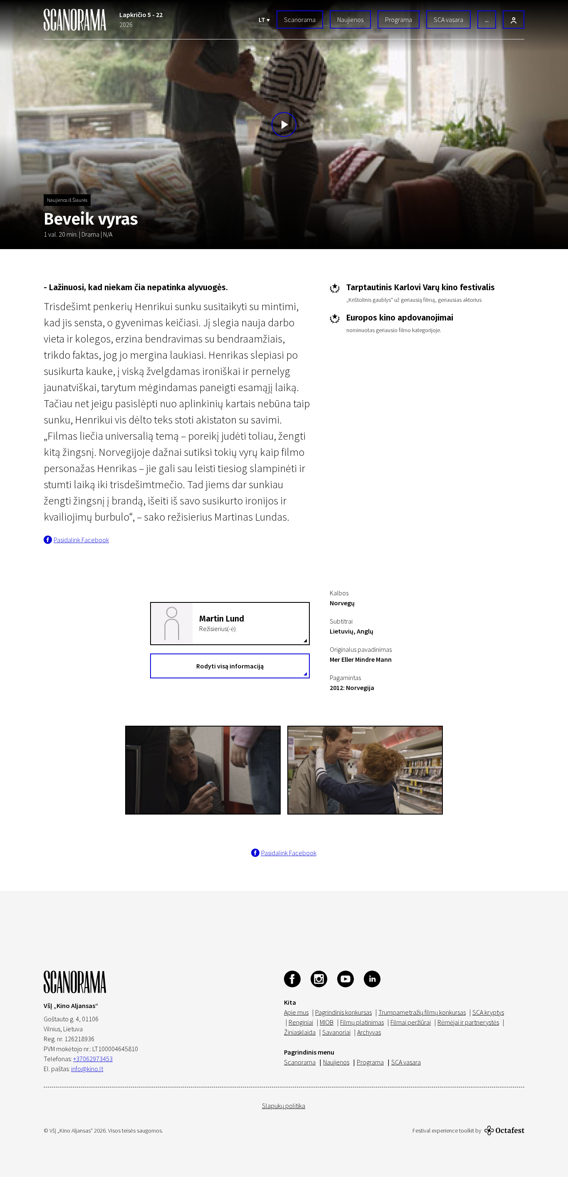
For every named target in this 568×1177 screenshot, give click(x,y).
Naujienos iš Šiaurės (67, 200)
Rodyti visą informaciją (230, 666)
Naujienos (350, 19)
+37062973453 (93, 1059)
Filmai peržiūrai (410, 1022)
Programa (398, 19)
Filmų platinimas (362, 1022)
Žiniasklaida (300, 1032)
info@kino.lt (87, 1068)
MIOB (326, 1022)
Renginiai (301, 1022)
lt (263, 19)
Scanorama (300, 19)
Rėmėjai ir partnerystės (468, 1022)
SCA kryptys (488, 1012)
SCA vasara (448, 19)
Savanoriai (336, 1032)
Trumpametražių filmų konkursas (422, 1012)
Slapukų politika (283, 1105)
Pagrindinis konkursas (343, 1012)
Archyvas (369, 1032)
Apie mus (296, 1012)
